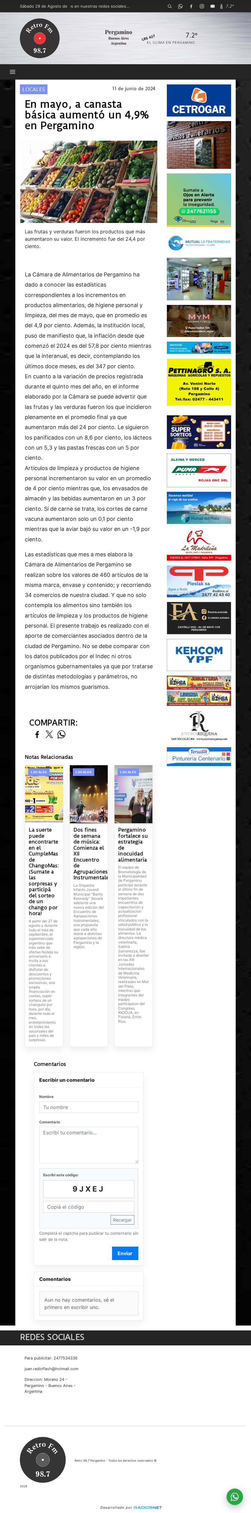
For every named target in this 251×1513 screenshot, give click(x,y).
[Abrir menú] (12, 72)
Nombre (46, 1096)
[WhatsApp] (180, 6)
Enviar (125, 1253)
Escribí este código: (61, 1175)
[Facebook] (191, 6)
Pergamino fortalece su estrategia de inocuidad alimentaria (133, 845)
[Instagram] (202, 6)
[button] (169, 6)
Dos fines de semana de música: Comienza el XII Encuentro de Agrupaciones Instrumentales (88, 854)
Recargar (122, 1219)
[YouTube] (212, 6)
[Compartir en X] (49, 735)
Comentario (49, 1122)
